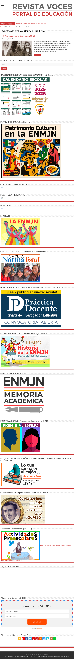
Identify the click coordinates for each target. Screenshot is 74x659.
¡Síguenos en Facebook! (10, 566)
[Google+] (23, 638)
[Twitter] (30, 638)
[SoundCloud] (40, 638)
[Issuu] (51, 638)
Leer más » (37, 55)
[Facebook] (26, 638)
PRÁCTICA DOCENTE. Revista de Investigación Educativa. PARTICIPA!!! (31, 288)
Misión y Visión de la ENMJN (12, 195)
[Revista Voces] (37, 10)
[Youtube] (37, 638)
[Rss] (19, 638)
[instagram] (43, 638)
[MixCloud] (54, 638)
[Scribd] (47, 638)
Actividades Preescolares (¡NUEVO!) (16, 529)
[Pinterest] (33, 638)
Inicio (2, 27)
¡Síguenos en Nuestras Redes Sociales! (17, 635)
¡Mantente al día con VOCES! (13, 598)
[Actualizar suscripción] (73, 31)
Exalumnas (17, 39)
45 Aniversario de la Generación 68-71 (18, 36)
